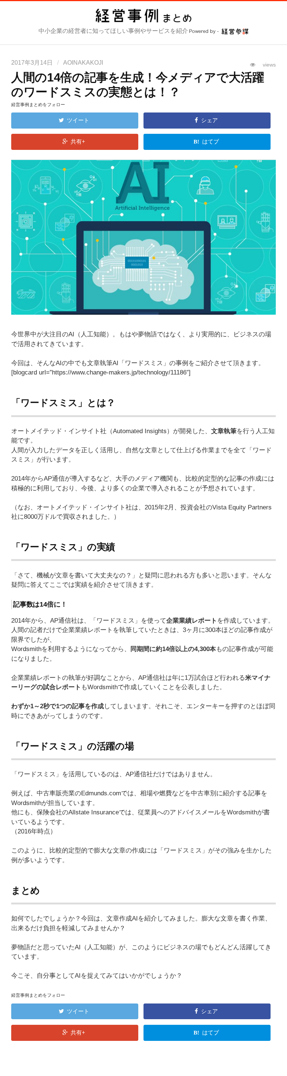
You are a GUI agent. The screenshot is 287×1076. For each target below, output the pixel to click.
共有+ (79, 141)
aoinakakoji (83, 62)
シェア (210, 120)
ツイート (79, 120)
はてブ (211, 141)
